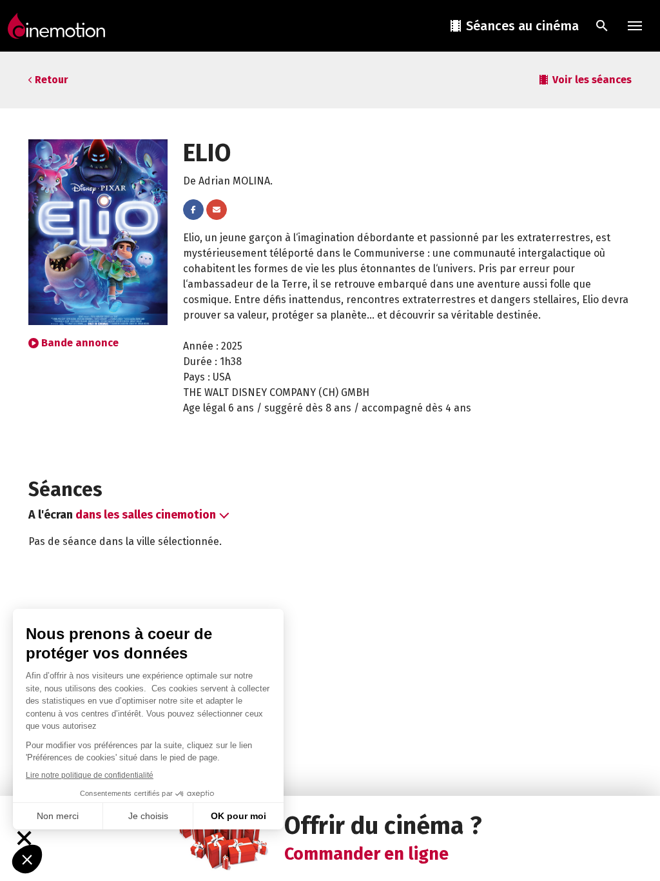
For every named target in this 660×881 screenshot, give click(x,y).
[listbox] (151, 515)
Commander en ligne (366, 854)
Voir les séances (592, 80)
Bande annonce (80, 343)
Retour (51, 80)
